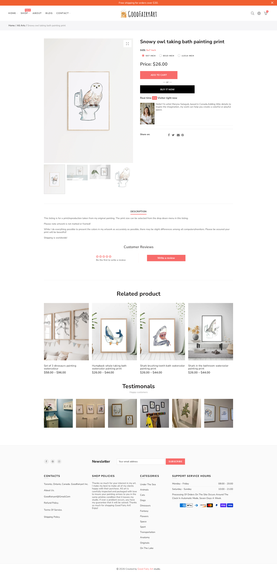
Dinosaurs (145, 505)
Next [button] (124, 100)
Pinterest (182, 135)
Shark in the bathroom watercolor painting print (208, 367)
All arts (21, 25)
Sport (143, 526)
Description (138, 211)
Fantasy (144, 511)
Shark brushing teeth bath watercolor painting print (162, 367)
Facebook (169, 135)
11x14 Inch (188, 56)
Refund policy (51, 502)
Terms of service (53, 509)
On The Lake (146, 548)
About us (49, 490)
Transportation (147, 532)
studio (149, 568)
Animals (144, 489)
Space (143, 521)
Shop (25, 12)
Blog (49, 13)
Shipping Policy (52, 516)
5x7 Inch (151, 56)
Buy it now (167, 89)
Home (12, 13)
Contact (62, 13)
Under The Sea (148, 484)
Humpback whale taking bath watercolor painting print (109, 367)
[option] (88, 100)
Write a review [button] (166, 258)
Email (178, 135)
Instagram (59, 461)
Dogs (143, 500)
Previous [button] (52, 100)
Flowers (144, 516)
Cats (142, 495)
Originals (144, 542)
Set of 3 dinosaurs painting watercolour (60, 367)
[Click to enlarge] (127, 43)
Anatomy (145, 537)
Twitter (173, 135)
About (37, 13)
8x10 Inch (168, 56)
